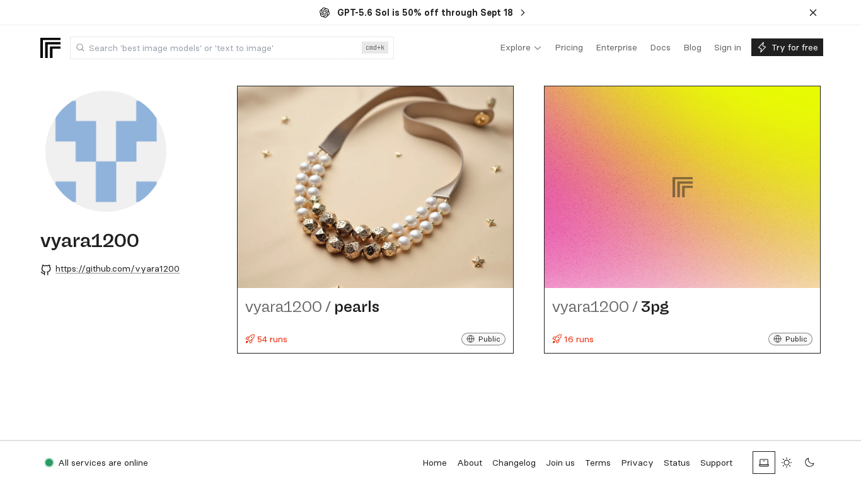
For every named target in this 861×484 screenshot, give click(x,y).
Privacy (637, 462)
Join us (560, 462)
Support (716, 462)
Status (677, 462)
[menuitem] (521, 48)
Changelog (514, 462)
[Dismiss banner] (813, 12)
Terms (598, 462)
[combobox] (232, 48)
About (469, 462)
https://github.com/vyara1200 (117, 268)
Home (434, 462)
